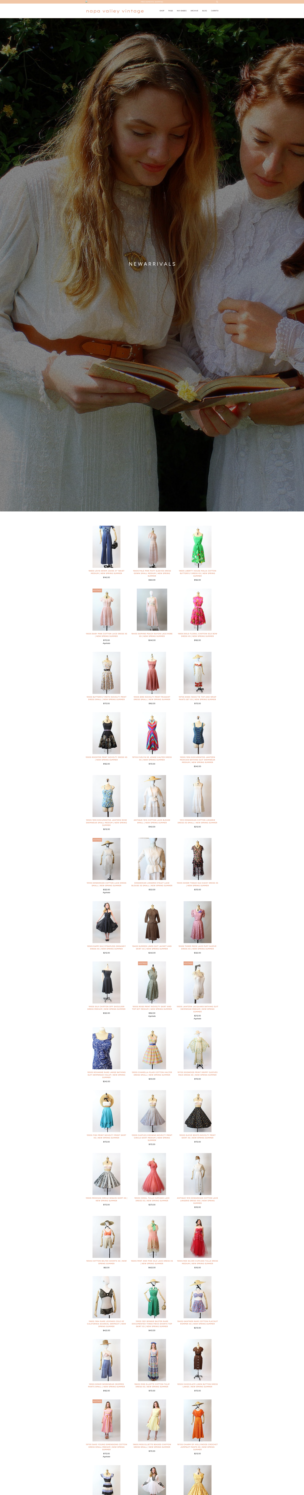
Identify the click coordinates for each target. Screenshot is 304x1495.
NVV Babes (182, 11)
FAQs (170, 11)
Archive (194, 11)
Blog (204, 11)
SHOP (162, 11)
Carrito (214, 11)
